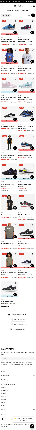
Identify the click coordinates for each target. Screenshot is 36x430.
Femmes (3, 396)
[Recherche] (30, 5)
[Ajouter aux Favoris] (15, 21)
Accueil (9, 10)
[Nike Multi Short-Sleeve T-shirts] (9, 231)
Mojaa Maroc (10, 424)
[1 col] (29, 15)
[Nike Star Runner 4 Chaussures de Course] (26, 27)
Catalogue (4, 387)
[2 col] (33, 15)
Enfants (3, 399)
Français (3, 415)
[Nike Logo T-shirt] (9, 202)
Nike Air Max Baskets (7, 126)
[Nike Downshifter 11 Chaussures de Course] (26, 202)
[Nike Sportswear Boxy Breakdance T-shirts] (26, 56)
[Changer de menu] (2, 5)
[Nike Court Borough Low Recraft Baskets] (26, 114)
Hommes (4, 393)
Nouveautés (4, 390)
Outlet (3, 405)
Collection (16, 10)
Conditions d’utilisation (7, 364)
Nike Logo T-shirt (6, 215)
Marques (3, 402)
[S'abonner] (33, 358)
